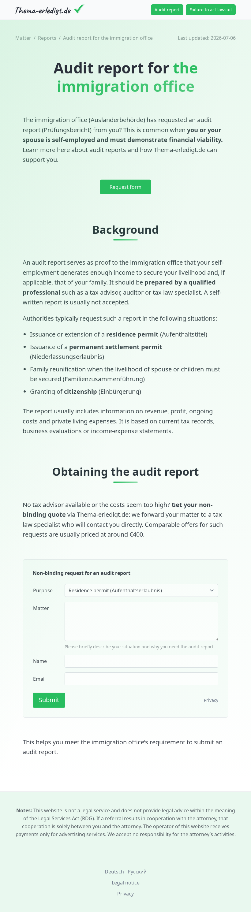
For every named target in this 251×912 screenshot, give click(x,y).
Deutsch (114, 871)
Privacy (211, 700)
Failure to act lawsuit (210, 10)
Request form (125, 187)
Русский (137, 871)
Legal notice (126, 882)
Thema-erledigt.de (179, 150)
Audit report (167, 10)
